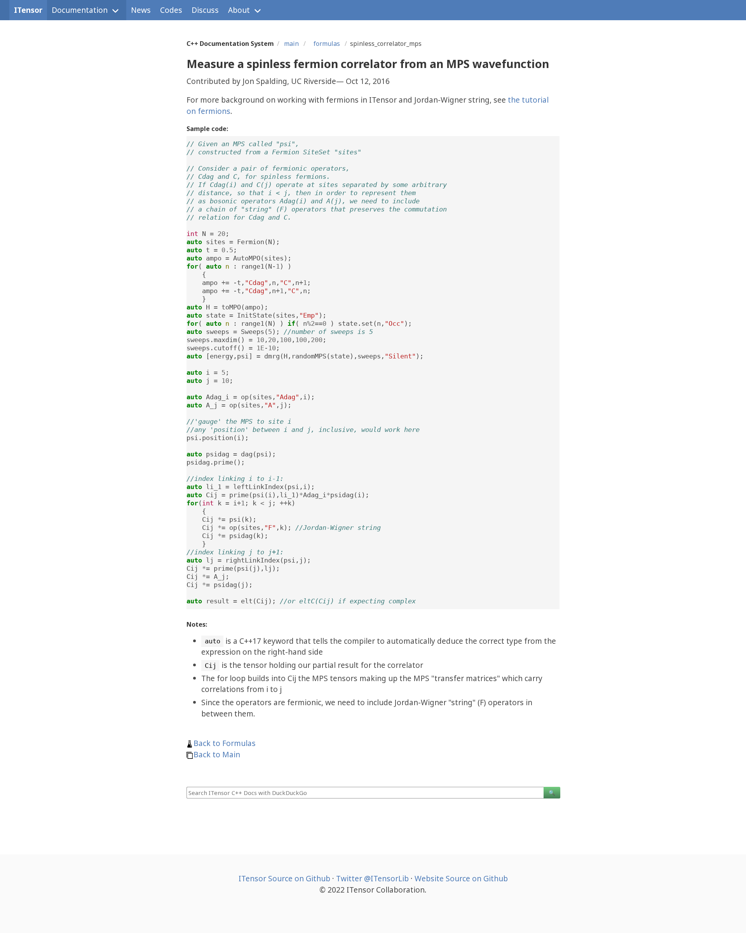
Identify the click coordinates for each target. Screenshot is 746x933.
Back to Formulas (224, 743)
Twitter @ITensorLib (372, 878)
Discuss (205, 10)
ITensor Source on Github (284, 878)
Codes (171, 10)
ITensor (28, 10)
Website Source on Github (461, 878)
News (141, 10)
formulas (325, 43)
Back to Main (216, 754)
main (291, 43)
